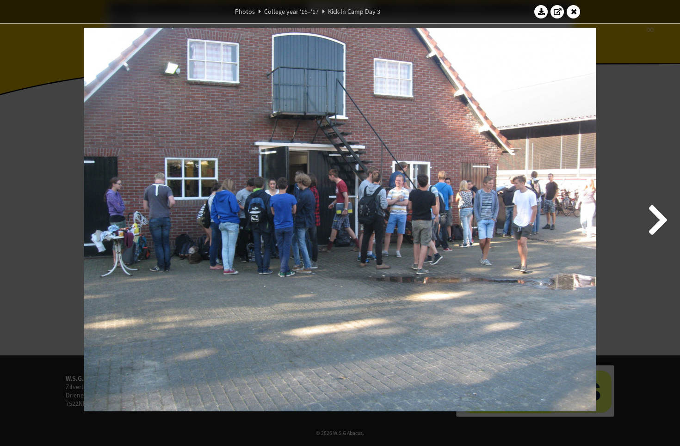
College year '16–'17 (291, 11)
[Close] (574, 11)
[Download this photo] (541, 11)
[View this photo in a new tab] (557, 11)
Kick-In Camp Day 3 (354, 11)
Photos (245, 11)
